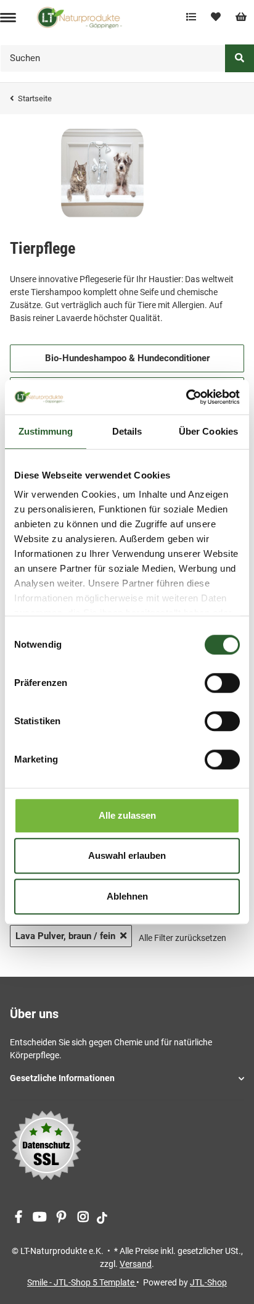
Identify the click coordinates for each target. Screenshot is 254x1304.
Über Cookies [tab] (208, 431)
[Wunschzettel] (215, 17)
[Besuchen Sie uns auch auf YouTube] (39, 1217)
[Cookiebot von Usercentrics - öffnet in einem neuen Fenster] (186, 397)
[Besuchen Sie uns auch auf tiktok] (102, 1217)
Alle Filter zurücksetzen (182, 938)
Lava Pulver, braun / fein (65, 936)
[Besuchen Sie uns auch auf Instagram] (83, 1217)
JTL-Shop (208, 1282)
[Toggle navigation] (8, 17)
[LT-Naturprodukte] (79, 17)
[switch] (222, 683)
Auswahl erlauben (127, 855)
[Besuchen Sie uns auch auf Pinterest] (61, 1217)
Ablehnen (127, 896)
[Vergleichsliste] (191, 17)
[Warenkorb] (241, 17)
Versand (136, 1264)
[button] (127, 1078)
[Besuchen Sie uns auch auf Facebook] (18, 1217)
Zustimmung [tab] (45, 431)
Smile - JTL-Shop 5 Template (81, 1282)
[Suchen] (239, 58)
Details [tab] (127, 431)
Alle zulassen (127, 815)
